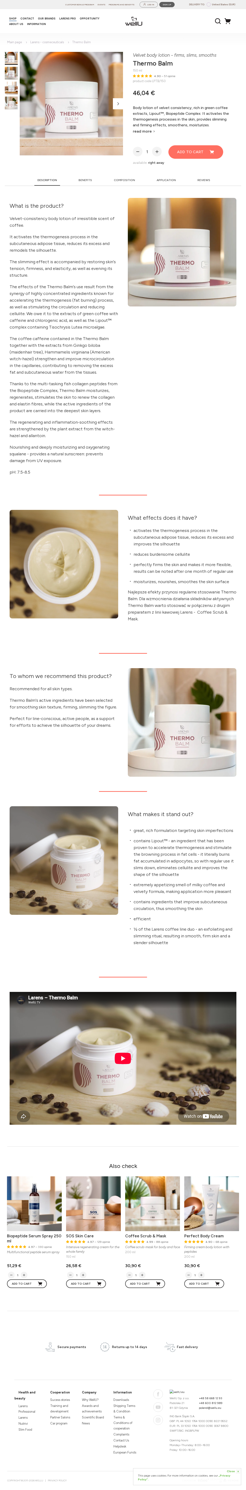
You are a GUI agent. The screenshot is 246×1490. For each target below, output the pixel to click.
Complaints (121, 1434)
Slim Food (25, 1429)
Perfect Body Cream (204, 1236)
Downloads (121, 1400)
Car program (59, 1423)
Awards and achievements (92, 1408)
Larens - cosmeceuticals (47, 42)
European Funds (124, 1452)
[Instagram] (158, 1420)
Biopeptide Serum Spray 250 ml (34, 1238)
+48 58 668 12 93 (210, 1398)
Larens (23, 1417)
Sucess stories (60, 1400)
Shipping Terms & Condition (124, 1408)
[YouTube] (158, 1407)
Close (233, 1471)
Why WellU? (90, 1400)
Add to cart (190, 152)
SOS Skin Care (80, 1236)
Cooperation (60, 1392)
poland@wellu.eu (210, 1408)
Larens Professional (26, 1408)
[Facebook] (158, 1394)
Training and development (59, 1408)
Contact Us (121, 1440)
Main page (14, 42)
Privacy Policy (57, 1480)
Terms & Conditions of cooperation (122, 1423)
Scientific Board (93, 1417)
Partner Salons (60, 1417)
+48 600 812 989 (210, 1403)
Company (89, 1392)
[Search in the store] (218, 21)
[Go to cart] (229, 21)
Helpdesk (119, 1446)
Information (122, 1392)
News (86, 1423)
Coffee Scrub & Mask (145, 1236)
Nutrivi (23, 1423)
